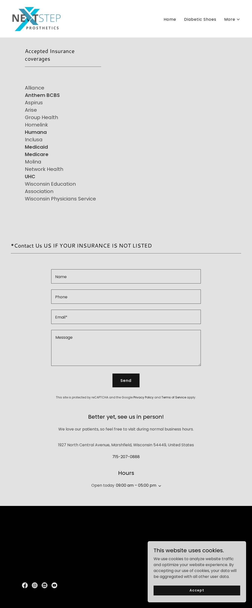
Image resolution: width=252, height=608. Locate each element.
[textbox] (126, 276)
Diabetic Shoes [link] (200, 19)
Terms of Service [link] (173, 397)
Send (125, 380)
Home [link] (170, 19)
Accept (196, 590)
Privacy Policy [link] (143, 397)
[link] (36, 18)
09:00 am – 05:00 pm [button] (136, 485)
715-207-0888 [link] (126, 457)
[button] (232, 19)
